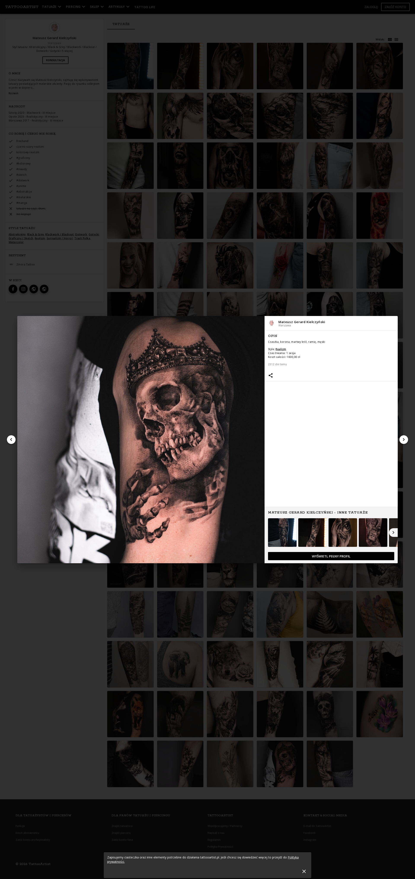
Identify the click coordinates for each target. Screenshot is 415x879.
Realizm (281, 349)
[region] (331, 447)
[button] (331, 323)
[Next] (403, 439)
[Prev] (11, 439)
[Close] (304, 871)
